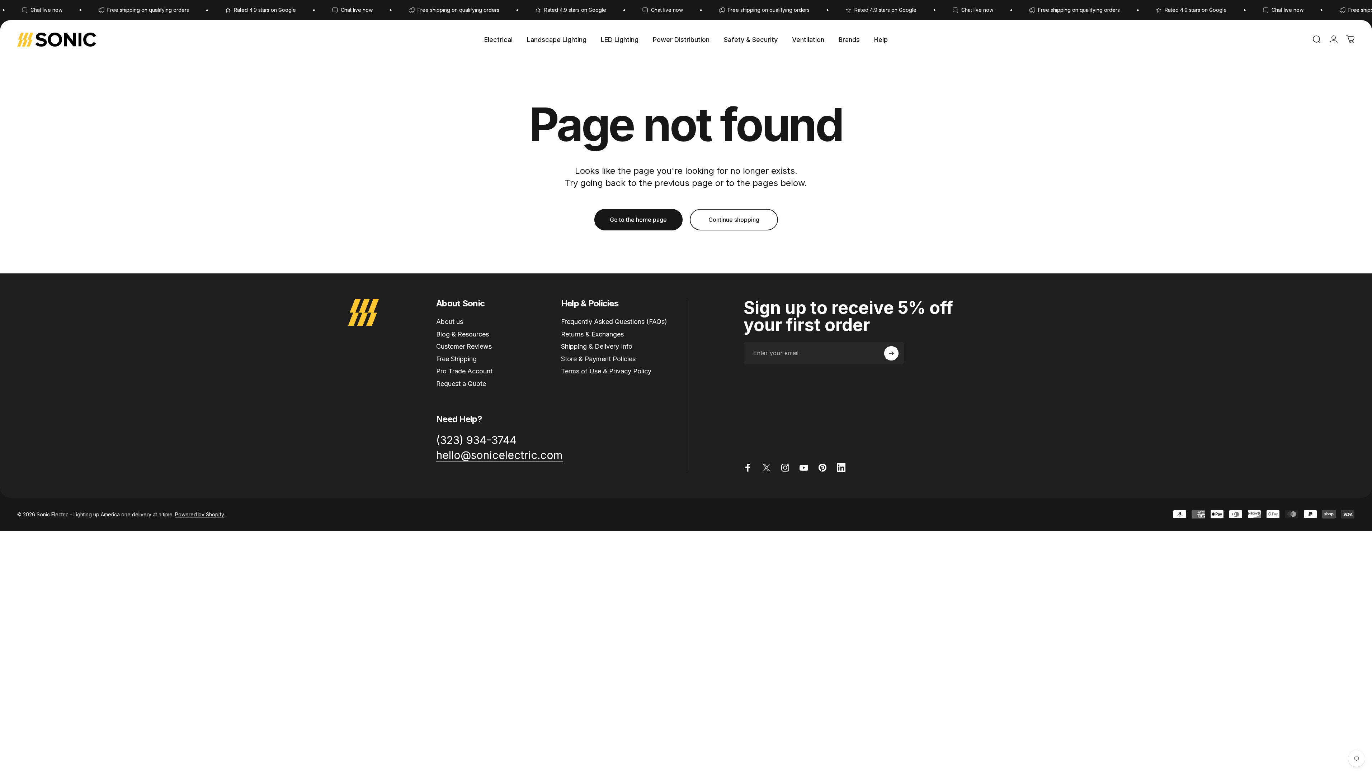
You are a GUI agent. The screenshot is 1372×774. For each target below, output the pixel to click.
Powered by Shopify (199, 514)
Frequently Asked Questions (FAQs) (614, 321)
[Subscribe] (891, 353)
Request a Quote (461, 383)
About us (449, 321)
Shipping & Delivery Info (596, 346)
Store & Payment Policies (598, 359)
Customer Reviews (464, 346)
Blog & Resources (462, 334)
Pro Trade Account (464, 371)
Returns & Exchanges (592, 334)
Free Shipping (456, 359)
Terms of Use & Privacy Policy (606, 371)
